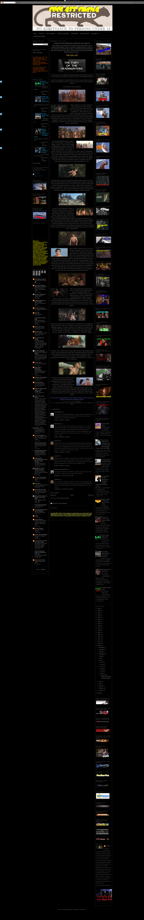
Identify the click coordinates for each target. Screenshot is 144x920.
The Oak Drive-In (39, 382)
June (100, 660)
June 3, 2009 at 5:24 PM (62, 437)
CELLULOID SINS (84, 33)
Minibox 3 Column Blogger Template (65, 909)
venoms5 (56, 440)
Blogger (43, 569)
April (100, 683)
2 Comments (44, 94)
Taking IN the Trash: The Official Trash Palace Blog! (41, 497)
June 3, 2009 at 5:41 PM (62, 452)
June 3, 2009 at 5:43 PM (62, 465)
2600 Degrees (83, 909)
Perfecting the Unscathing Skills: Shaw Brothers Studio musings (41, 460)
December (101, 647)
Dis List (85, 402)
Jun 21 (102, 664)
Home (35, 33)
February (101, 688)
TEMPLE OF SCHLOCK (41, 377)
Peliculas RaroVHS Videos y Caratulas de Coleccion (40, 552)
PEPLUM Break (38, 314)
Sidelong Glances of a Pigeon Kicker (40, 301)
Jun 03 (102, 673)
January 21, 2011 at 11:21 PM (63, 475)
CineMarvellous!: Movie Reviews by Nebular (41, 451)
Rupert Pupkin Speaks (40, 443)
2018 (99, 626)
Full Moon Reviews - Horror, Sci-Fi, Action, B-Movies (41, 352)
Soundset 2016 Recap (40, 512)
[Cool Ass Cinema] (33, 174)
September (102, 654)
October (101, 651)
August (101, 656)
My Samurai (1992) (39, 506)
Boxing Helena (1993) (40, 328)
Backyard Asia (38, 331)
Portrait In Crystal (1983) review (44, 83)
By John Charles (39, 528)
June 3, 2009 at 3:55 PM (62, 420)
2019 (99, 623)
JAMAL (36, 516)
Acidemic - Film (39, 428)
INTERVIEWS (74, 33)
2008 (99, 693)
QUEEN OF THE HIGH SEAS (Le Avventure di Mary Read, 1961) (41, 472)
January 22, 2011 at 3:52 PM (63, 489)
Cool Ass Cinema (36, 173)
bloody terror (38, 362)
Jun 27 (102, 662)
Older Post (90, 495)
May (100, 681)
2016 (99, 630)
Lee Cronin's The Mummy (40, 363)
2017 (99, 628)
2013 (99, 636)
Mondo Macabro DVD (40, 489)
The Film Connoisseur (40, 477)
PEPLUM (37, 313)
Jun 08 (102, 668)
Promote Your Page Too (37, 175)
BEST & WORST (51, 33)
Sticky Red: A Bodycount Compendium (38, 369)
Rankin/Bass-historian (40, 279)
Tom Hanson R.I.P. (39, 378)
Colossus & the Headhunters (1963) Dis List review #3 (105, 676)
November (101, 649)
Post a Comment (55, 492)
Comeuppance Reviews (41, 504)
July (100, 658)
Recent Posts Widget (36, 163)
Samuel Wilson (58, 412)
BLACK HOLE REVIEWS (41, 534)
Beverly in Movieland (40, 294)
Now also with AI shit (39, 392)
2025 (99, 610)
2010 (99, 643)
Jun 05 (102, 671)
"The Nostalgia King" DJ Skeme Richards (41, 510)
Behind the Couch (39, 326)
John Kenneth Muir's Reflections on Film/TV (40, 286)
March (100, 686)
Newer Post (53, 495)
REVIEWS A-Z (95, 33)
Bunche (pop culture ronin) (60, 469)
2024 (99, 612)
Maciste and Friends (40, 560)
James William (76, 909)
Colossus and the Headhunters (73, 402)
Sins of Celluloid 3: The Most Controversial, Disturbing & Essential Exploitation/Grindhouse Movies (103, 481)
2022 (99, 617)
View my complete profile (103, 885)
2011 (99, 641)
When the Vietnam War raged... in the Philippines (40, 390)
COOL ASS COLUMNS (63, 33)
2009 (99, 645)
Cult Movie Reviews (40, 308)
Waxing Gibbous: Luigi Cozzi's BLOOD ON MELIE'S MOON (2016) (40, 431)
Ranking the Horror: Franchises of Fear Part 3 (44, 150)
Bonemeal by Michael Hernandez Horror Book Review (40, 322)
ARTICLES (41, 33)
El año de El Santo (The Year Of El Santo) (41, 541)
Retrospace (37, 483)
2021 (99, 619)
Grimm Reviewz (39, 519)
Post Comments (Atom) (63, 498)
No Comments (44, 126)
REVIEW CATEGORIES (39, 36)
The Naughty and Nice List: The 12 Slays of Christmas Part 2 (44, 100)
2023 (99, 615)
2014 (99, 634)
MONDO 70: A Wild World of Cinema (39, 469)
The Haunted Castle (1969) (41, 309)
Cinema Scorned (59, 402)
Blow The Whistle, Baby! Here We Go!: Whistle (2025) (40, 373)
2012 (99, 639)
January (101, 690)
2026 (99, 608)
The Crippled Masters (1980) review (44, 115)
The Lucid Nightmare (40, 435)
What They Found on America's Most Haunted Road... (40, 289)
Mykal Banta (57, 423)
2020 (99, 621)
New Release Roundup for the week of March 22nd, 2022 (41, 446)
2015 (99, 632)
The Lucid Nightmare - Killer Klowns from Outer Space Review (41, 438)
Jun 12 (102, 666)
